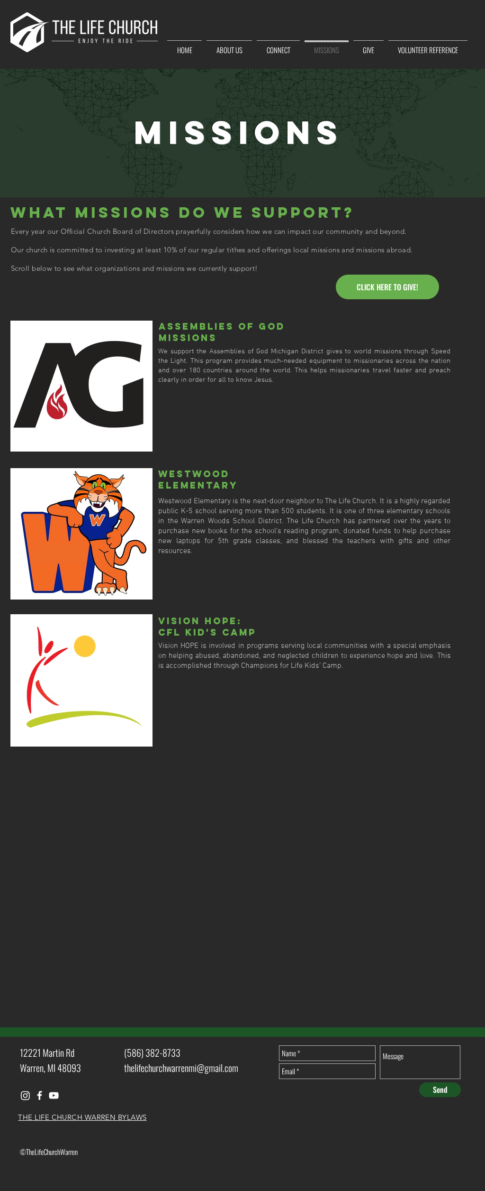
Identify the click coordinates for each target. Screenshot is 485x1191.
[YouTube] (54, 1095)
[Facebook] (39, 1095)
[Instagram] (25, 1095)
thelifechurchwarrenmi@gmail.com (181, 1068)
